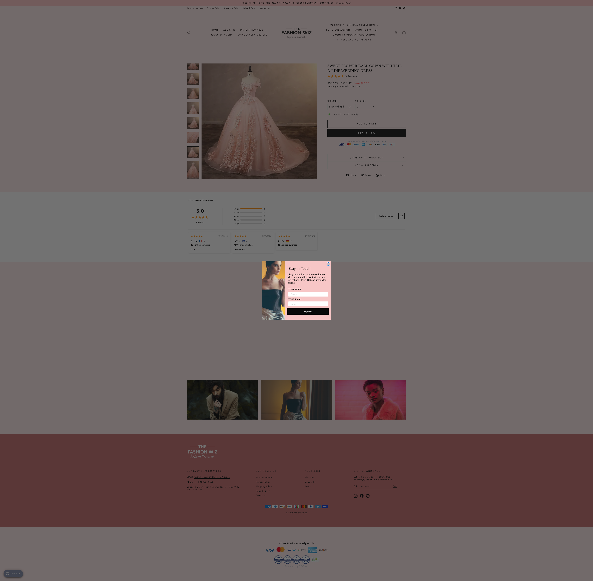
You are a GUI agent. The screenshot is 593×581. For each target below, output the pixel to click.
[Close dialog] (328, 264)
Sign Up (308, 311)
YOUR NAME (294, 289)
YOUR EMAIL (295, 299)
